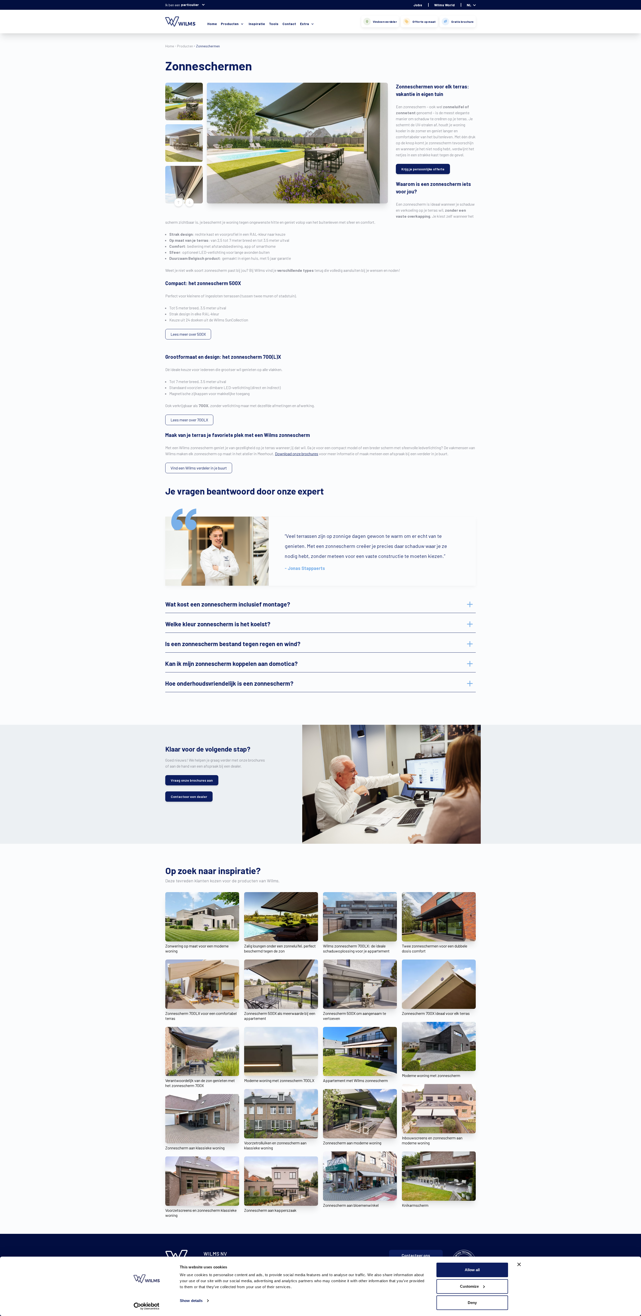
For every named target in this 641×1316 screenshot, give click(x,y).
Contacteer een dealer (189, 796)
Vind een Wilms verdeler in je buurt (199, 467)
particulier (190, 5)
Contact (289, 24)
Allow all (472, 1270)
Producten (185, 46)
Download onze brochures (296, 453)
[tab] (320, 604)
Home (212, 24)
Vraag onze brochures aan (192, 780)
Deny (472, 1302)
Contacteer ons (416, 1255)
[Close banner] (519, 1264)
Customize (469, 1286)
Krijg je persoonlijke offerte (422, 169)
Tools (273, 24)
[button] (184, 101)
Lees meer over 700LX (189, 419)
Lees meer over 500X (188, 334)
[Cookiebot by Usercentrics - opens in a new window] (147, 1306)
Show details (191, 1300)
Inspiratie (257, 24)
